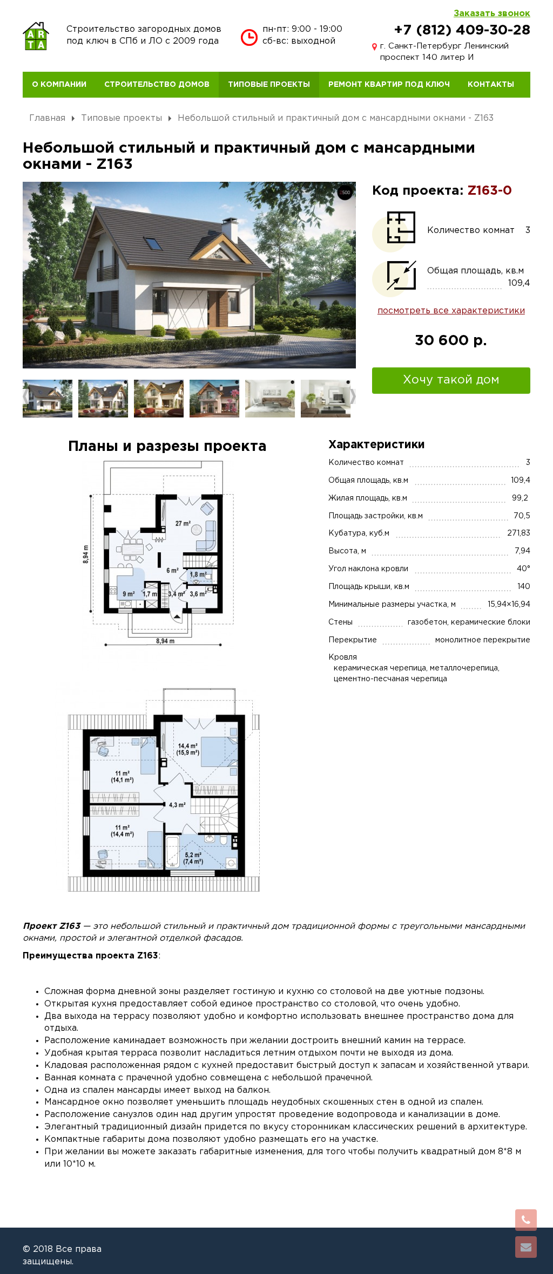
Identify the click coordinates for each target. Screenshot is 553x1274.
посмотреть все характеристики (451, 311)
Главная (47, 118)
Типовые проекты (121, 118)
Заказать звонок (492, 14)
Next (353, 396)
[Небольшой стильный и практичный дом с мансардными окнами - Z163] (189, 275)
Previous (26, 396)
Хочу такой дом (451, 380)
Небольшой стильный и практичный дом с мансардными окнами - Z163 (336, 118)
